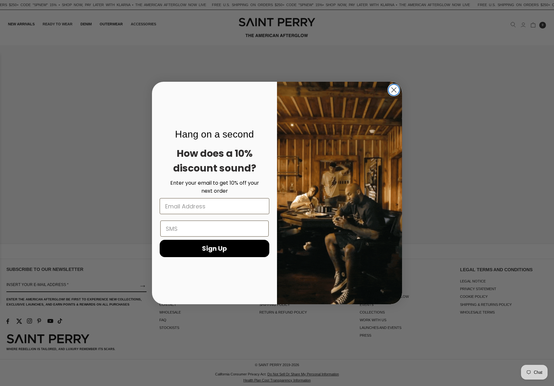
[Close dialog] (393, 90)
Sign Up (214, 248)
